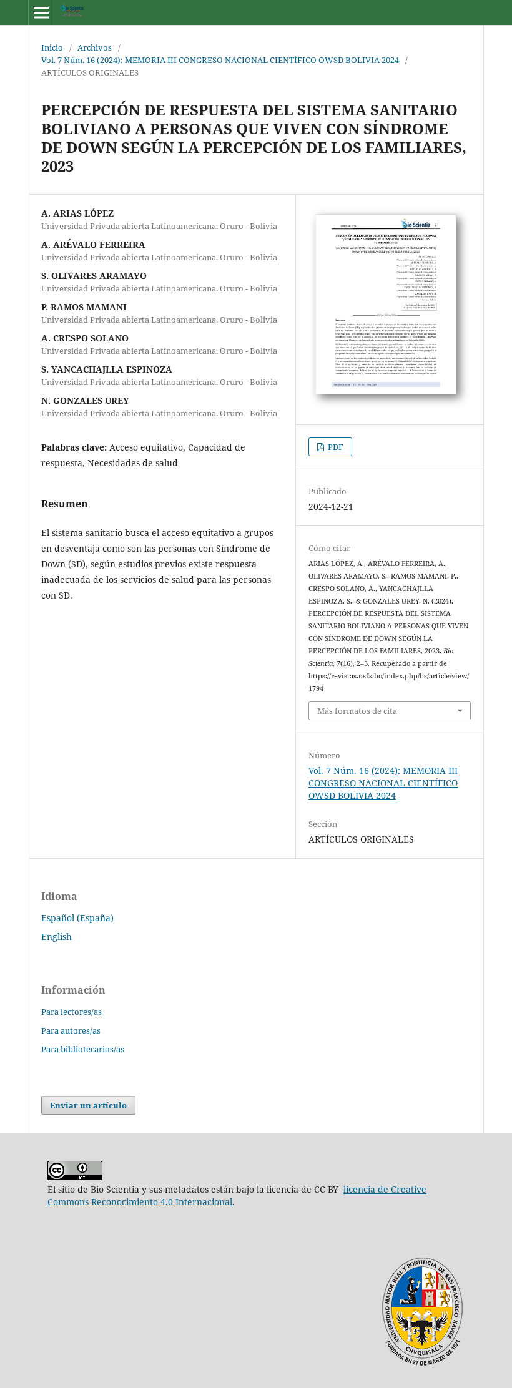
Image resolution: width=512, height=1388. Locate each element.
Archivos (94, 47)
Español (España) (77, 918)
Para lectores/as (71, 1011)
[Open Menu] (41, 12)
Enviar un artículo (88, 1105)
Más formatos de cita (357, 710)
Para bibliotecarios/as (82, 1049)
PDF (334, 446)
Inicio (52, 47)
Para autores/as (71, 1030)
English (56, 936)
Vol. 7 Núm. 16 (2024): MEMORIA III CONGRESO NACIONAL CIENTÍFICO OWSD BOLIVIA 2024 (220, 60)
